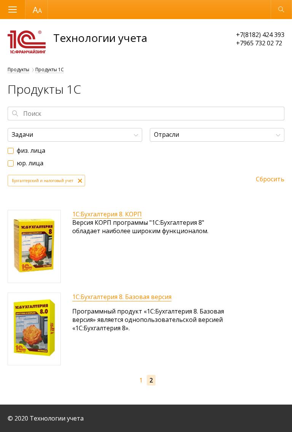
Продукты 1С (49, 69)
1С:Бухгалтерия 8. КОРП (107, 214)
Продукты (18, 69)
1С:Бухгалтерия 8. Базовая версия (121, 297)
